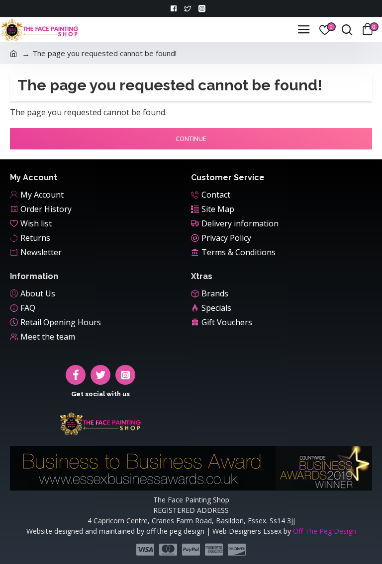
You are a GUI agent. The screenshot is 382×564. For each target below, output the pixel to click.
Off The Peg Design (324, 531)
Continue (191, 138)
